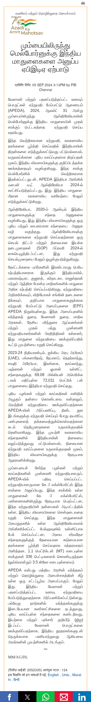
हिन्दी (16, 679)
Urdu (66, 674)
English (54, 674)
